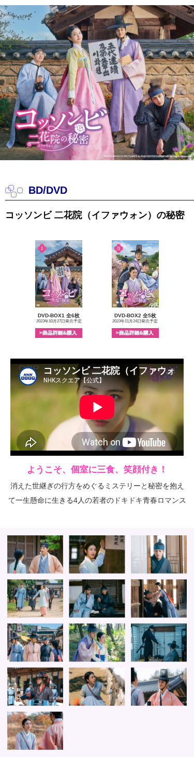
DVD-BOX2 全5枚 (135, 318)
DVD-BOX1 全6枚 (59, 318)
